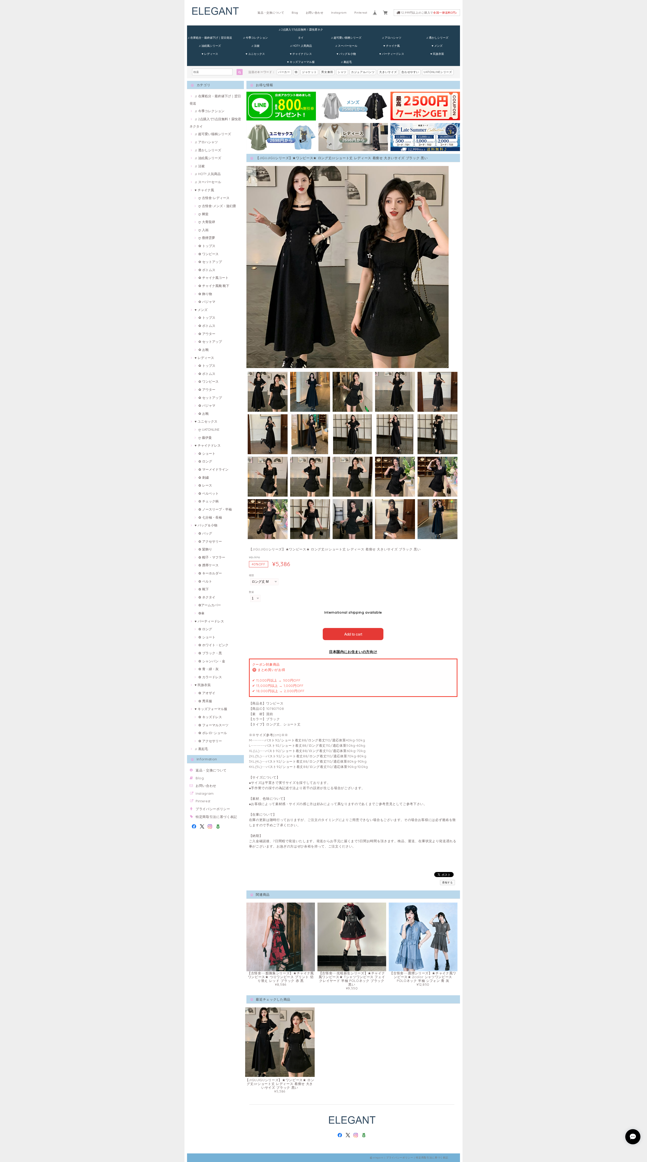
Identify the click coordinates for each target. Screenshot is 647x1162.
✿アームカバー (209, 605)
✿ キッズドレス (210, 717)
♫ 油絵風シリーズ (210, 45)
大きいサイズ (388, 72)
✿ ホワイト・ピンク (213, 645)
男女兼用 (327, 72)
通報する (447, 882)
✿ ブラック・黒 (210, 653)
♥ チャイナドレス (301, 54)
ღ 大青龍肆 (206, 222)
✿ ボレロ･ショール (212, 733)
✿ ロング (205, 461)
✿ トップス (206, 246)
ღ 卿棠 (203, 214)
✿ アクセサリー (210, 541)
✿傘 (201, 613)
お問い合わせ (315, 12)
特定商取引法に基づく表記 (216, 817)
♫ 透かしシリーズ (437, 37)
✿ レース (205, 485)
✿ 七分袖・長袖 (210, 517)
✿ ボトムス (206, 270)
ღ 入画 (203, 230)
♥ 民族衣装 (437, 54)
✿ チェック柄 (208, 501)
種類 (251, 575)
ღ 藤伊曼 (205, 437)
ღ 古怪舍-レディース (213, 198)
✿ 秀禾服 (205, 701)
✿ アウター (206, 334)
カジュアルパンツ (363, 72)
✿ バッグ (205, 533)
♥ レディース (210, 54)
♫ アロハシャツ (391, 37)
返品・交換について (271, 12)
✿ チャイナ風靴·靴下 (213, 286)
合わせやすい (410, 72)
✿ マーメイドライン (213, 469)
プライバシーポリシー (213, 809)
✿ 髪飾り (205, 549)
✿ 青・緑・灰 (208, 669)
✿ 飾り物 (205, 294)
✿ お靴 (203, 350)
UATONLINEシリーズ (438, 72)
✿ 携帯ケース (208, 565)
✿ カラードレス (210, 677)
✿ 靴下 (203, 589)
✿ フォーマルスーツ (213, 725)
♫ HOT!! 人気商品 (301, 45)
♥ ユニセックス (255, 54)
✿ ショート (206, 453)
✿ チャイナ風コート (213, 278)
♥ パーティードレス (391, 54)
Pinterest (360, 12)
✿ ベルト (205, 581)
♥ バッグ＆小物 (346, 54)
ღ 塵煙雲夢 (206, 238)
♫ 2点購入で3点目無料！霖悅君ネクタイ (301, 31)
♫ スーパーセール (346, 45)
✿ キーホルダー (210, 573)
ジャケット (309, 72)
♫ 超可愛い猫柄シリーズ (346, 37)
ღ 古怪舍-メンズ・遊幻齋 (217, 206)
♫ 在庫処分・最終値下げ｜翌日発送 (210, 37)
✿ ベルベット (208, 493)
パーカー (284, 72)
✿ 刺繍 (203, 477)
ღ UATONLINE (208, 429)
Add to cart (353, 634)
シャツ (342, 72)
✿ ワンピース (208, 254)
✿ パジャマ (206, 302)
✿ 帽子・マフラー (211, 557)
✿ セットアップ (210, 262)
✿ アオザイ (206, 693)
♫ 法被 (255, 45)
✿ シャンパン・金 (211, 661)
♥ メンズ (437, 45)
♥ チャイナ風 (391, 45)
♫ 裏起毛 (346, 62)
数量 (251, 592)
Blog (295, 12)
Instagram (339, 12)
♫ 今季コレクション (255, 37)
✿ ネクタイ (206, 597)
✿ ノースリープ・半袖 (215, 509)
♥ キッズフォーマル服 (301, 62)
